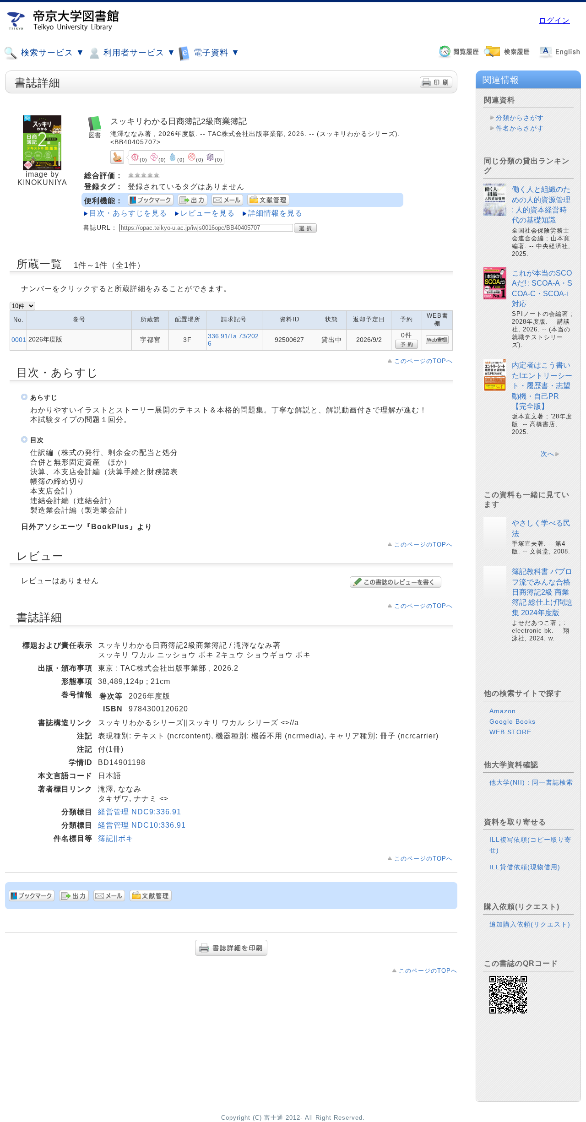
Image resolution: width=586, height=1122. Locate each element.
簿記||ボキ (116, 838)
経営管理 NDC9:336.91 (139, 812)
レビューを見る (207, 213)
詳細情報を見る (275, 213)
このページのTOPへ (423, 361)
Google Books (512, 721)
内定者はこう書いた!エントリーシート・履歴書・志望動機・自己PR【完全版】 (542, 385)
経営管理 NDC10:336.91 (142, 825)
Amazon (502, 711)
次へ (547, 453)
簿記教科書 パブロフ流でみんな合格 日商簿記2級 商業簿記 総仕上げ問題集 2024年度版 (542, 592)
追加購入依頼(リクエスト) (529, 924)
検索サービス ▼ (51, 52)
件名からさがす (520, 128)
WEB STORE (510, 732)
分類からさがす (520, 117)
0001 (18, 339)
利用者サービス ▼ (138, 52)
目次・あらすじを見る (128, 213)
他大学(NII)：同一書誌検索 (531, 782)
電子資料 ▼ (215, 52)
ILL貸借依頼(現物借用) (524, 867)
